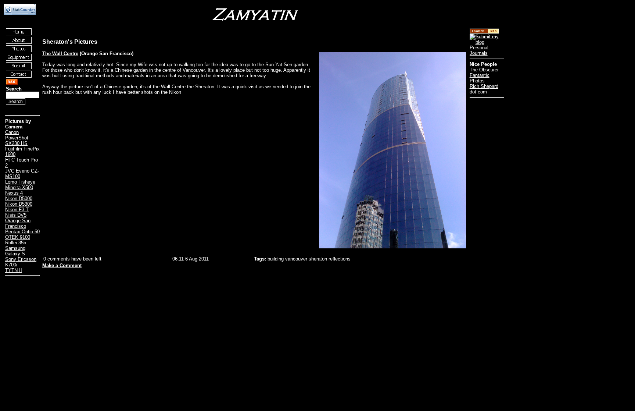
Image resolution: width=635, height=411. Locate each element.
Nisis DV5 (15, 215)
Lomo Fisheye (20, 182)
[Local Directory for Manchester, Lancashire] (484, 32)
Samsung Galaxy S (15, 250)
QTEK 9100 (17, 237)
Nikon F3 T (17, 209)
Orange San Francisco (18, 223)
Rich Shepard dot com (484, 89)
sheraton (318, 259)
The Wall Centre (60, 53)
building (276, 259)
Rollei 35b (15, 242)
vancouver (296, 259)
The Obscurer (484, 69)
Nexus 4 (14, 193)
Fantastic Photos (479, 78)
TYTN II (13, 270)
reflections (340, 259)
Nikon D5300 (18, 204)
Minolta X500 (19, 187)
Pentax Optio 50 (22, 231)
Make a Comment (62, 265)
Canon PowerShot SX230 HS (16, 138)
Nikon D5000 (18, 198)
